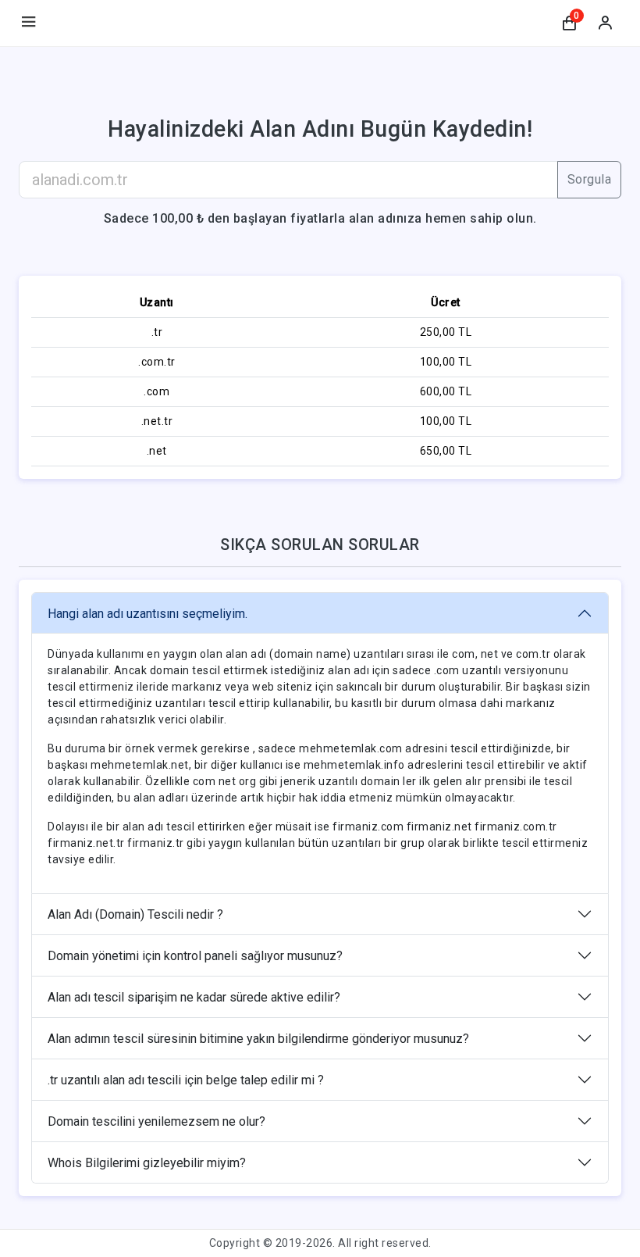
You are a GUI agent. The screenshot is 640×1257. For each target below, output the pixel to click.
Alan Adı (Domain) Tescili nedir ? (135, 914)
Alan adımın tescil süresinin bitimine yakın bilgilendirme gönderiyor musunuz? (258, 1038)
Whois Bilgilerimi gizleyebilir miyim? (147, 1162)
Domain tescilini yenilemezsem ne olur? (156, 1121)
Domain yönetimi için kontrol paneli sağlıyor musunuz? (195, 955)
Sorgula (589, 179)
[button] (569, 23)
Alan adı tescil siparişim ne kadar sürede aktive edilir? (194, 997)
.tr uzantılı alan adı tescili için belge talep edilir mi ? (186, 1080)
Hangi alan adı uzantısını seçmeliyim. (147, 613)
